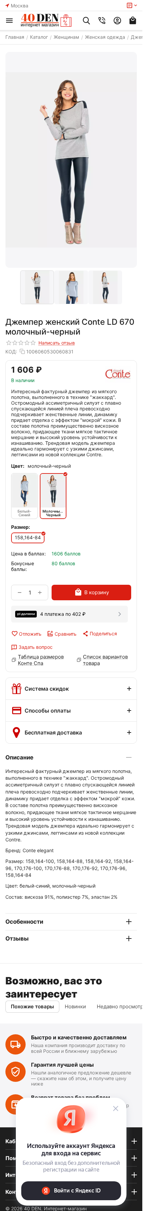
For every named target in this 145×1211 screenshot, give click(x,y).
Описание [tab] (19, 757)
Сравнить (66, 634)
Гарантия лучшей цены (62, 1064)
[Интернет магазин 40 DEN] (46, 20)
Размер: (20, 527)
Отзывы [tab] (17, 938)
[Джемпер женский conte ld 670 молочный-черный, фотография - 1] (71, 160)
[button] (99, 633)
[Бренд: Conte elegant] (118, 374)
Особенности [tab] (24, 921)
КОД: (11, 351)
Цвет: (17, 466)
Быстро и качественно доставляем (78, 1037)
